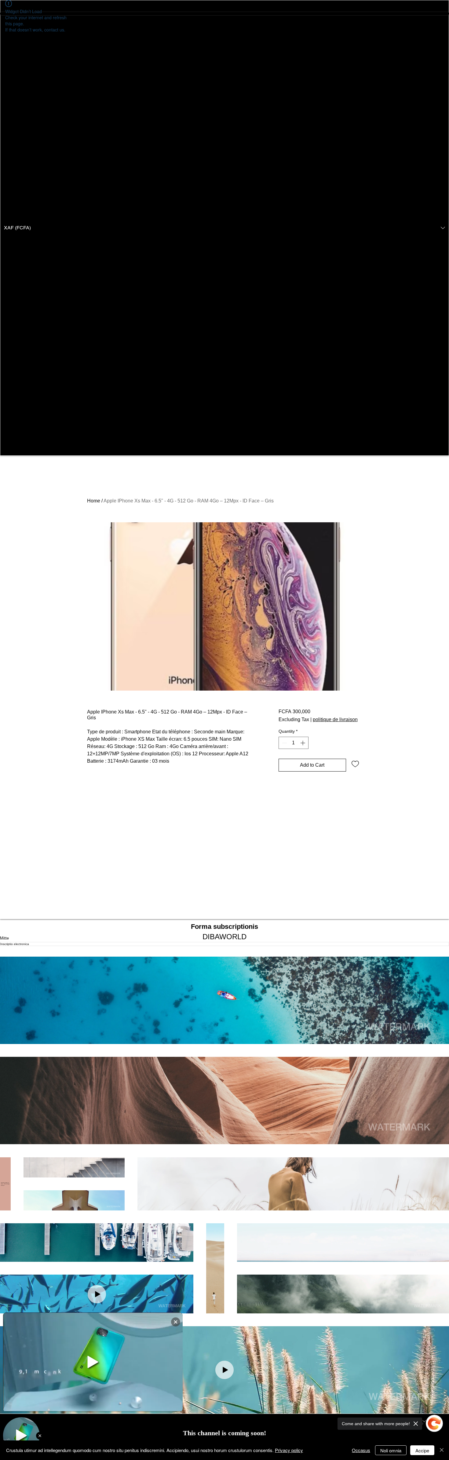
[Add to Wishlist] (355, 763)
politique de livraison (335, 719)
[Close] (441, 1450)
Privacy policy (289, 1450)
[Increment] (303, 743)
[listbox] (224, 228)
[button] (224, 228)
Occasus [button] (361, 1450)
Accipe (422, 1450)
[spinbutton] (293, 743)
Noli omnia (390, 1450)
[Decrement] (283, 743)
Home (93, 500)
